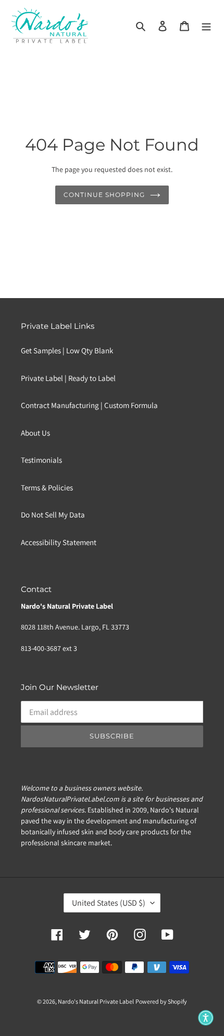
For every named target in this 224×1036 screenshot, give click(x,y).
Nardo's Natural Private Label (96, 1001)
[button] (206, 1018)
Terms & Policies (47, 487)
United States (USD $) (108, 902)
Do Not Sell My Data (53, 515)
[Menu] (206, 26)
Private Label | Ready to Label (68, 378)
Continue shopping (104, 195)
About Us (35, 433)
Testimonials (41, 460)
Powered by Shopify (161, 1001)
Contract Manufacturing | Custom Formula (89, 405)
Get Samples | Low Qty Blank (67, 350)
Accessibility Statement (58, 542)
